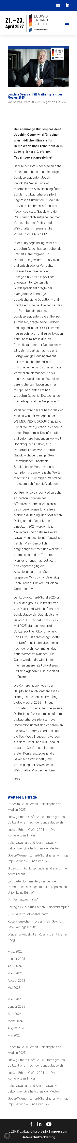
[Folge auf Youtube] (58, 5)
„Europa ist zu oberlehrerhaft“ (28, 914)
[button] (7, 1136)
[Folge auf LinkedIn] (67, 5)
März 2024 (15, 973)
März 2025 (15, 951)
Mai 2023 (14, 988)
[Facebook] (31, 1124)
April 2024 (15, 966)
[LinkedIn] (39, 1124)
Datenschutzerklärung (38, 1137)
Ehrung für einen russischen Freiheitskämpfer (38, 907)
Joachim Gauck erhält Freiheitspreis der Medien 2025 (35, 96)
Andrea (17, 102)
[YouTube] (49, 1124)
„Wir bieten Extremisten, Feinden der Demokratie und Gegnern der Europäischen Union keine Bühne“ (37, 887)
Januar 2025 (16, 959)
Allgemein (49, 102)
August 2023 (16, 980)
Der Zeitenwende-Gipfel (24, 900)
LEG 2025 (62, 102)
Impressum (59, 1131)
